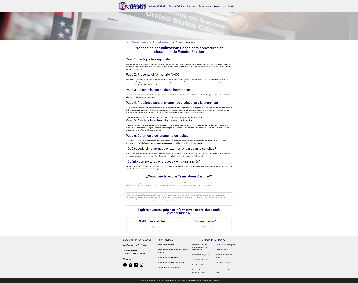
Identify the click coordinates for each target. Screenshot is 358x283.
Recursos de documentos (141, 42)
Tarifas (201, 6)
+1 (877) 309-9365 (140, 245)
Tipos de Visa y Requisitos (200, 260)
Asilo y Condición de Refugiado (225, 245)
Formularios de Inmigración (200, 255)
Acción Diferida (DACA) (223, 250)
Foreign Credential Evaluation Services (169, 267)
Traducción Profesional (177, 6)
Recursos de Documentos (213, 240)
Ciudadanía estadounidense (163, 42)
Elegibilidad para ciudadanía (212, 66)
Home (128, 42)
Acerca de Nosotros (213, 6)
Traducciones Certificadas (157, 6)
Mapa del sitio (192, 281)
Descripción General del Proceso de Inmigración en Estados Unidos (200, 247)
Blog (224, 6)
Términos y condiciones (202, 281)
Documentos (191, 6)
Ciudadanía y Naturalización (201, 265)
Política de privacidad (214, 281)
